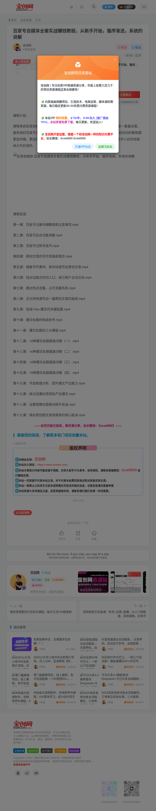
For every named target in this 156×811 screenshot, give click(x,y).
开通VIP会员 (83, 146)
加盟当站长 (105, 146)
